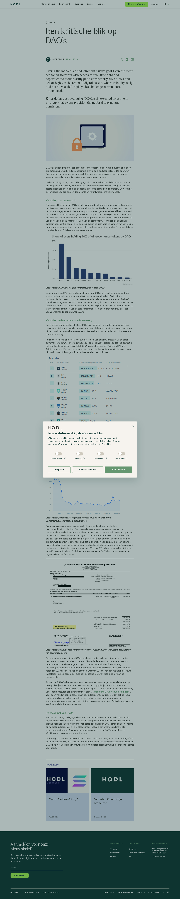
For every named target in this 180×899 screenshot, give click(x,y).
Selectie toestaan (87, 469)
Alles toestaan (118, 469)
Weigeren (59, 469)
